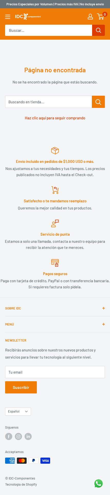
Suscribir (21, 387)
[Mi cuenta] (90, 16)
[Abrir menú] (7, 17)
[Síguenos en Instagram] (18, 436)
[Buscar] (98, 30)
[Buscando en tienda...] (98, 102)
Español (13, 411)
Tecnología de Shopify (21, 484)
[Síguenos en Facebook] (8, 436)
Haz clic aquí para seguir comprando (55, 118)
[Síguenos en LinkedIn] (28, 436)
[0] (100, 16)
